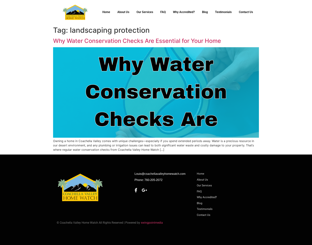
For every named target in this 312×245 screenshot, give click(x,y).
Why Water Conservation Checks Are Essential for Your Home (137, 40)
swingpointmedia (152, 222)
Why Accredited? (184, 12)
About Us (123, 12)
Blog (205, 12)
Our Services (144, 12)
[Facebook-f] (135, 190)
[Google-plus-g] (144, 190)
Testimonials (223, 12)
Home (106, 12)
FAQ (163, 12)
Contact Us (246, 12)
